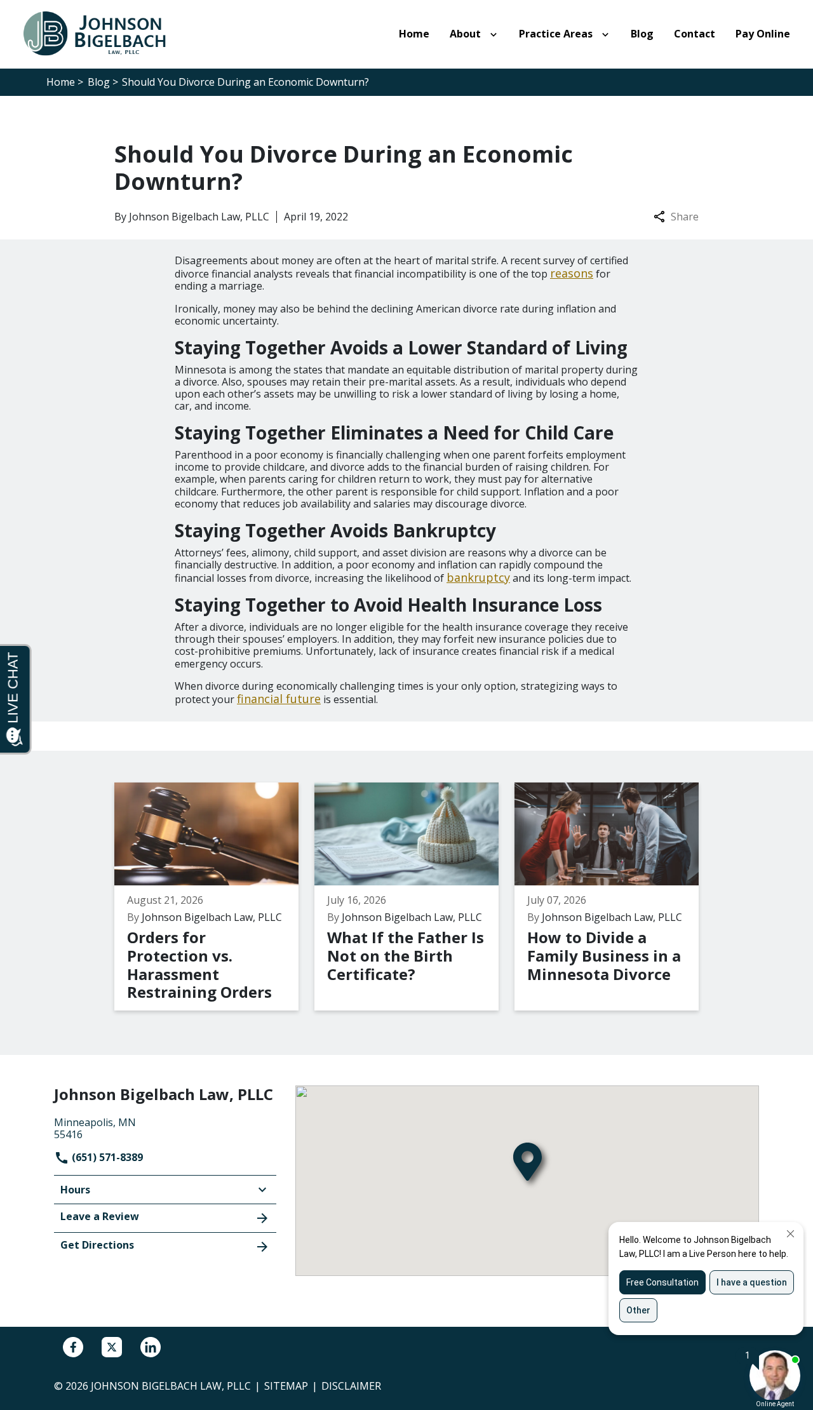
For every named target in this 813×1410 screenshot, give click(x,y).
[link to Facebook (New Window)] (73, 1347)
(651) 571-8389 (106, 1157)
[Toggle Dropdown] (496, 34)
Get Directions (97, 1245)
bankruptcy (478, 577)
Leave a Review (99, 1216)
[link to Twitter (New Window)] (112, 1347)
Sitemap (286, 1386)
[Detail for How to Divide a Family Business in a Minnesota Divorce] (614, 896)
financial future (279, 698)
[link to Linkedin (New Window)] (150, 1347)
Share (685, 217)
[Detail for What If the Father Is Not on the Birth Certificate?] (414, 896)
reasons (571, 273)
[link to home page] (101, 33)
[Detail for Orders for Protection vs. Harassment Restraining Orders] (214, 896)
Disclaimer (351, 1386)
